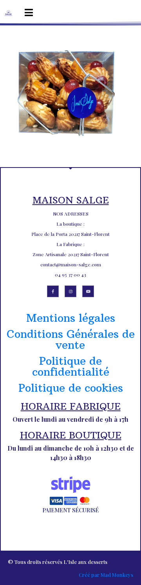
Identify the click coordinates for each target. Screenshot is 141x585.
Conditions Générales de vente (71, 339)
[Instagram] (70, 291)
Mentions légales (70, 318)
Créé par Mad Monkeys (106, 574)
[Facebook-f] (53, 291)
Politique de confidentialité (70, 366)
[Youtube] (88, 291)
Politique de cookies (70, 388)
